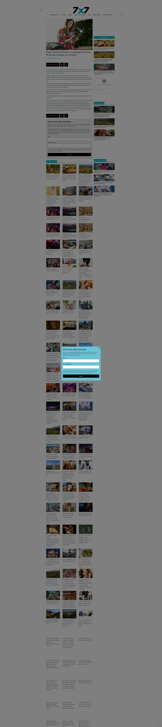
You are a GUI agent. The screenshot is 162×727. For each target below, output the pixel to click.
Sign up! (81, 376)
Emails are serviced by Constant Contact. (87, 372)
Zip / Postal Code (67, 364)
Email (64, 358)
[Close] (99, 347)
